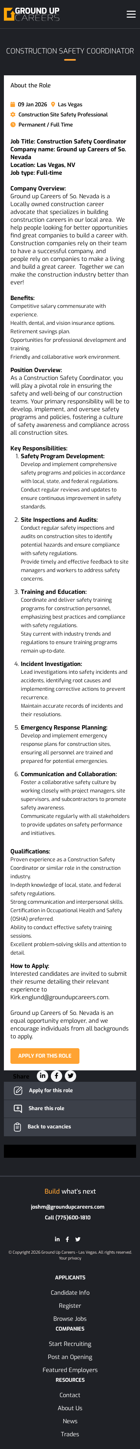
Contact (70, 1395)
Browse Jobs (70, 1319)
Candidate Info (70, 1293)
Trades (70, 1434)
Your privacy (70, 1258)
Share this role (45, 1108)
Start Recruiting (70, 1344)
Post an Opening (70, 1357)
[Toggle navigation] (131, 14)
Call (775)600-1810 (68, 1217)
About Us (70, 1408)
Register (70, 1306)
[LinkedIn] (57, 1239)
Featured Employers (70, 1370)
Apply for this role (45, 1055)
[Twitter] (77, 1239)
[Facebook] (67, 1239)
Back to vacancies (48, 1126)
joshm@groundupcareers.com (68, 1206)
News (70, 1421)
